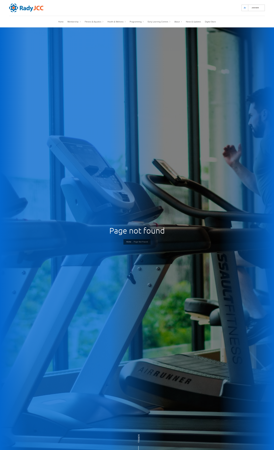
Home (128, 242)
